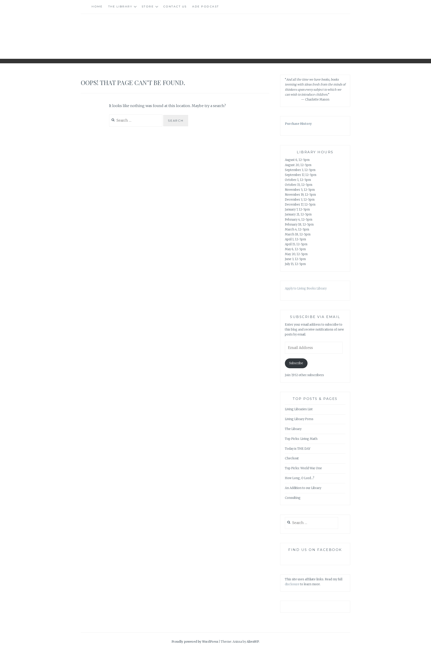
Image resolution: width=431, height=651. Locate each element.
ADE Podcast (205, 6)
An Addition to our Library (303, 488)
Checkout (292, 458)
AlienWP (253, 642)
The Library (120, 6)
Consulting (293, 498)
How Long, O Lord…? (299, 478)
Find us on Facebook (315, 550)
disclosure (292, 584)
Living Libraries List (299, 409)
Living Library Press (299, 419)
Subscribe (296, 363)
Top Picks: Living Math (301, 439)
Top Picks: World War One (303, 468)
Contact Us (175, 6)
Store (148, 6)
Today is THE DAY (297, 449)
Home (97, 6)
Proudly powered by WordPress (195, 642)
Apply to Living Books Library (306, 288)
